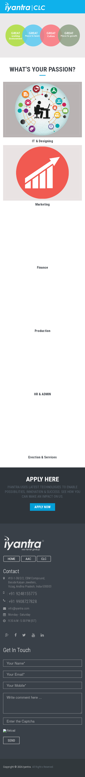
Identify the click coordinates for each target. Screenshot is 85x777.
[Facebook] (15, 635)
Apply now (42, 507)
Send (11, 740)
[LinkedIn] (42, 635)
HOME (11, 559)
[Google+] (7, 635)
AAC (28, 559)
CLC (43, 559)
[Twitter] (24, 635)
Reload (11, 730)
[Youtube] (33, 635)
